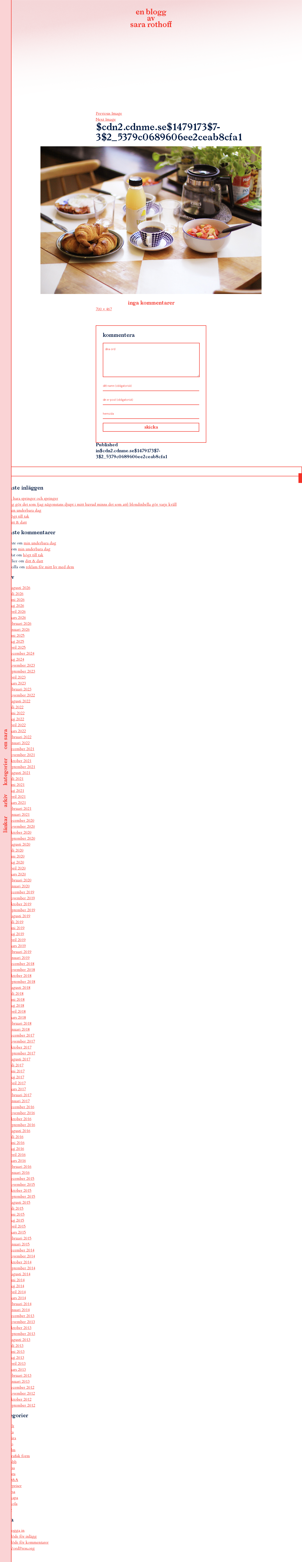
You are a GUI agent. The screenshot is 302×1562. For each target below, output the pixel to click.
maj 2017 (16, 1077)
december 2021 (21, 749)
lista (12, 1474)
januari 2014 (19, 1310)
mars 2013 (17, 1369)
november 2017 (22, 1041)
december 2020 (21, 820)
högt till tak (19, 516)
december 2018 (21, 964)
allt (11, 1426)
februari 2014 (20, 1304)
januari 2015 (19, 1244)
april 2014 (17, 1292)
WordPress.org (22, 1548)
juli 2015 (16, 1208)
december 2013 (21, 1316)
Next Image (106, 119)
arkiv (5, 800)
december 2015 (21, 1178)
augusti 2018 (19, 987)
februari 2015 (20, 1238)
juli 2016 (16, 1137)
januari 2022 (19, 743)
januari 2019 (19, 958)
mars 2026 (17, 617)
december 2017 (21, 1035)
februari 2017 (20, 1095)
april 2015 (17, 1226)
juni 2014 (17, 1280)
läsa (12, 1468)
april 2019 (17, 940)
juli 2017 (16, 1065)
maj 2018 (16, 1005)
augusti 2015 (19, 1202)
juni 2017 (17, 1071)
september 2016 (22, 1125)
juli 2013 (16, 1345)
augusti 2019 (19, 916)
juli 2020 (16, 850)
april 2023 (17, 677)
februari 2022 (20, 737)
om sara (5, 739)
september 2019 (22, 910)
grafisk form (19, 1456)
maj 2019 (16, 934)
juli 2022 (16, 707)
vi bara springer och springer (33, 498)
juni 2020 (17, 856)
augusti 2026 (19, 588)
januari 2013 (19, 1381)
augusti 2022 (19, 701)
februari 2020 (20, 880)
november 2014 (22, 1256)
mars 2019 (17, 946)
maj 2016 (16, 1149)
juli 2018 (16, 993)
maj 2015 (16, 1220)
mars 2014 (17, 1298)
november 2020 (22, 826)
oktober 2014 (20, 1262)
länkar (5, 824)
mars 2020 (17, 874)
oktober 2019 (20, 904)
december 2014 (21, 1250)
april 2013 (17, 1363)
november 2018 (22, 970)
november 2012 (22, 1393)
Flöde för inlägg (23, 1536)
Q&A (13, 1480)
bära (12, 1438)
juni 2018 (17, 999)
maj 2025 (16, 641)
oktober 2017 (20, 1047)
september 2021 (22, 767)
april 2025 (17, 647)
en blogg (151, 18)
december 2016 (21, 1107)
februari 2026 (20, 623)
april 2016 (17, 1155)
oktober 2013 (20, 1328)
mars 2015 (17, 1232)
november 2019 (22, 898)
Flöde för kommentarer (29, 1542)
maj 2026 (16, 605)
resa (12, 1492)
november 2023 (22, 665)
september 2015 (22, 1196)
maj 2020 (16, 862)
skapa (13, 1498)
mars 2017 (17, 1089)
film (12, 1450)
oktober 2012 (20, 1399)
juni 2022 (17, 713)
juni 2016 (17, 1143)
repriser (15, 1486)
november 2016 (22, 1113)
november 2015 (22, 1184)
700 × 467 (104, 309)
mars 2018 (17, 1017)
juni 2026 (17, 600)
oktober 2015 (20, 1190)
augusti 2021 (19, 773)
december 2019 (21, 892)
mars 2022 (17, 731)
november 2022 (22, 695)
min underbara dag (25, 510)
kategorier (5, 771)
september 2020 (22, 838)
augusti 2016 (19, 1131)
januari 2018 (19, 1029)
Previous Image (109, 113)
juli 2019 (16, 922)
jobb (13, 1462)
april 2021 (17, 796)
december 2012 (21, 1387)
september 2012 (22, 1405)
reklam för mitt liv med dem (50, 567)
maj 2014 (16, 1286)
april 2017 (17, 1083)
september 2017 (22, 1053)
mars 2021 (17, 802)
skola (13, 1504)
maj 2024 (16, 659)
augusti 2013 (19, 1340)
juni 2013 (17, 1351)
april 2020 (17, 868)
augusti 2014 (19, 1274)
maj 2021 (16, 790)
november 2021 (22, 755)
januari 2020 (19, 886)
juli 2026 (16, 594)
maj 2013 (16, 1357)
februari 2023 (20, 689)
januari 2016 (19, 1172)
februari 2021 (20, 808)
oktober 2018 (20, 975)
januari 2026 (19, 629)
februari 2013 (20, 1375)
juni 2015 (17, 1214)
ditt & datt (18, 522)
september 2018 (22, 981)
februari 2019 (20, 952)
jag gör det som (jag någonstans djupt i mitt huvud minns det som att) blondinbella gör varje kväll (93, 504)
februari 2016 (20, 1166)
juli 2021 (16, 779)
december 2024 (21, 653)
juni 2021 (17, 785)
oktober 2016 (20, 1119)
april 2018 (17, 1011)
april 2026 (17, 611)
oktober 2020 (20, 832)
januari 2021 (19, 814)
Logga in (17, 1530)
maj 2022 (16, 719)
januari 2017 (19, 1101)
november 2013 (22, 1322)
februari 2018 (20, 1023)
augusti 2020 (19, 844)
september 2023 (22, 671)
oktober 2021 (20, 761)
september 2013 (22, 1334)
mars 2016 (17, 1160)
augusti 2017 (19, 1059)
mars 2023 (17, 683)
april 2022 (17, 725)
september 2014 (22, 1268)
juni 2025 (17, 635)
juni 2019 (17, 928)
